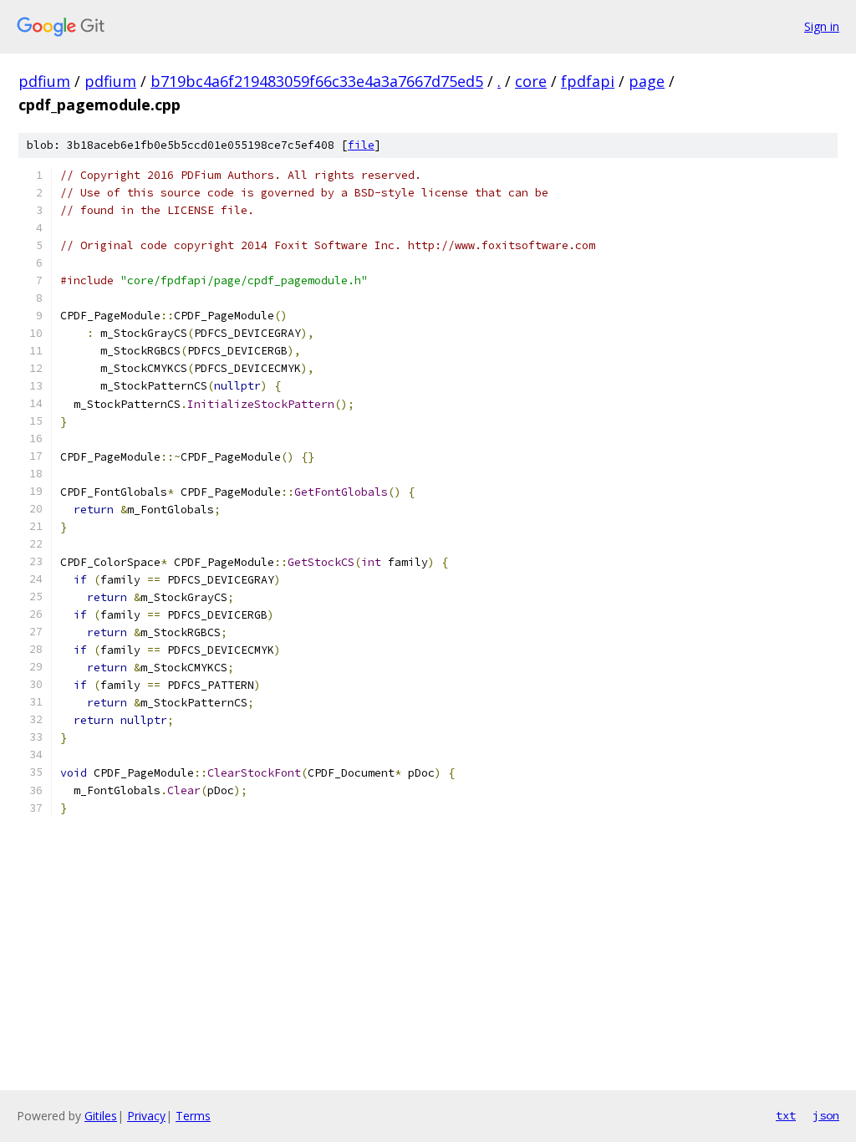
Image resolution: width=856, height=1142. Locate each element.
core (531, 81)
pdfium (44, 81)
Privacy (146, 1116)
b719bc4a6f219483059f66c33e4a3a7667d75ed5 (316, 81)
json (826, 1115)
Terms (193, 1116)
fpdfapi (587, 81)
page (647, 81)
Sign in (821, 26)
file (361, 145)
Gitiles (100, 1116)
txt (786, 1115)
